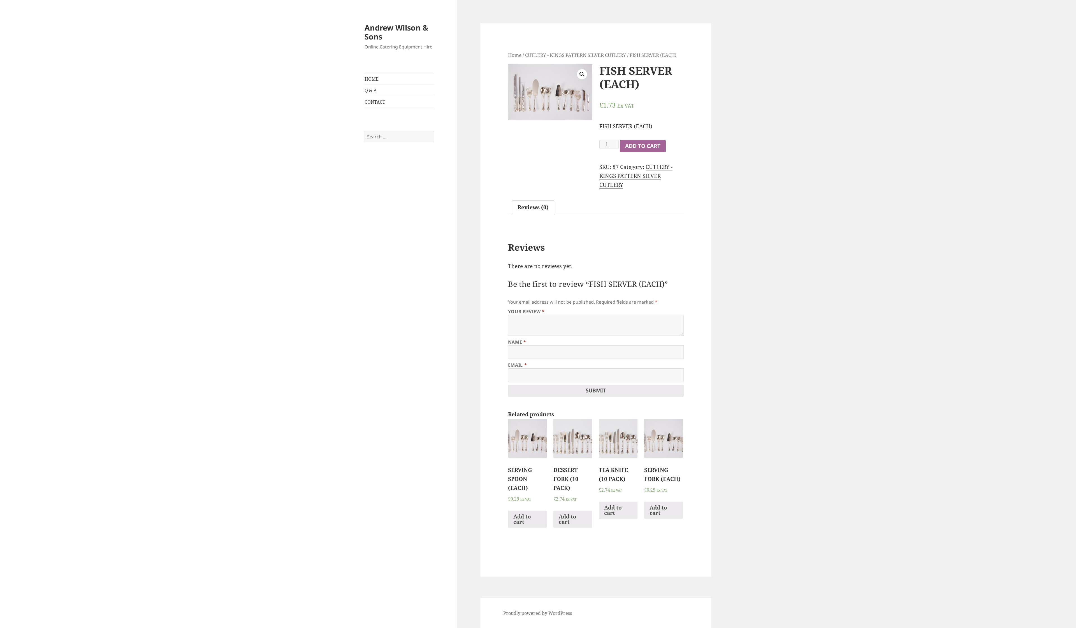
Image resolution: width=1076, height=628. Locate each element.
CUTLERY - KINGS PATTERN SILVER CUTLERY (575, 55)
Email (517, 365)
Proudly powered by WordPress (537, 613)
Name (517, 342)
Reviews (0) (533, 207)
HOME (372, 79)
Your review (526, 311)
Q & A (371, 90)
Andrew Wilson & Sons (396, 32)
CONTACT (375, 102)
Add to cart (642, 146)
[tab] (533, 207)
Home (514, 55)
